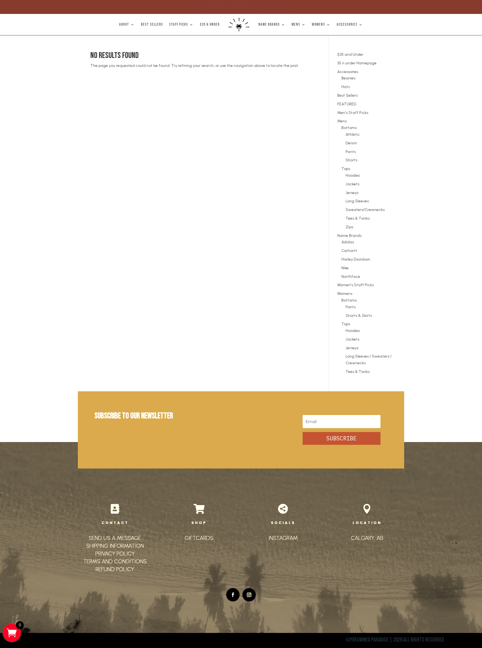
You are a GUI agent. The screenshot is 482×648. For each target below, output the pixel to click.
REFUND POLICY (115, 569)
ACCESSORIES (347, 24)
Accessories (347, 71)
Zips (349, 227)
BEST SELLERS (152, 24)
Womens (344, 293)
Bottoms (349, 127)
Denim (351, 143)
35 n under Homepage (357, 63)
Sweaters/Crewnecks (365, 209)
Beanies (348, 78)
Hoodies (353, 175)
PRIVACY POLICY (115, 553)
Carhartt (349, 250)
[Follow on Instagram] (249, 594)
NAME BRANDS (269, 24)
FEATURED (346, 104)
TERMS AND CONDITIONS (115, 561)
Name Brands (349, 235)
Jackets (352, 184)
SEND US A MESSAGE (115, 538)
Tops (345, 168)
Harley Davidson (355, 259)
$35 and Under (350, 54)
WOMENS (318, 24)
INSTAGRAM (283, 538)
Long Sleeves (357, 201)
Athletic (353, 134)
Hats (345, 86)
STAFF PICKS (178, 24)
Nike (345, 268)
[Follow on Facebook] (233, 594)
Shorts (351, 160)
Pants (351, 151)
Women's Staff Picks (355, 285)
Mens (342, 121)
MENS (295, 24)
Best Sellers (347, 95)
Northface (350, 276)
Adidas (347, 242)
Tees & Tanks (358, 218)
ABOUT (124, 24)
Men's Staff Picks (352, 112)
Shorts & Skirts (359, 315)
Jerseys (352, 192)
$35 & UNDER (210, 24)
